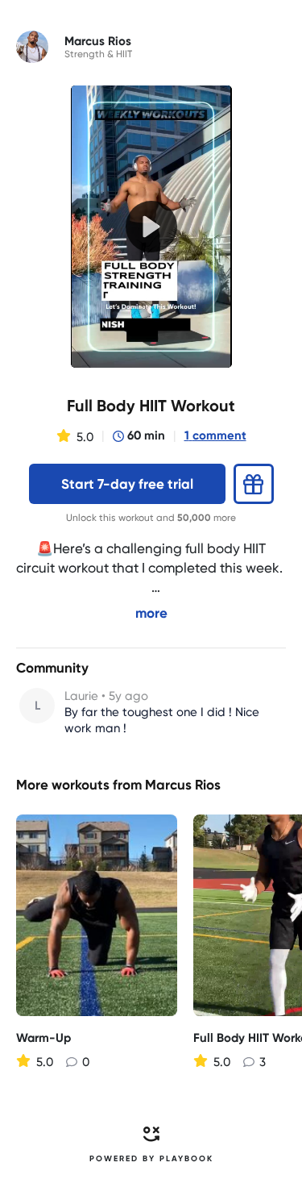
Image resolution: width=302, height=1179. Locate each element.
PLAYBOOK (186, 1159)
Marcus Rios (183, 785)
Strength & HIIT (98, 54)
